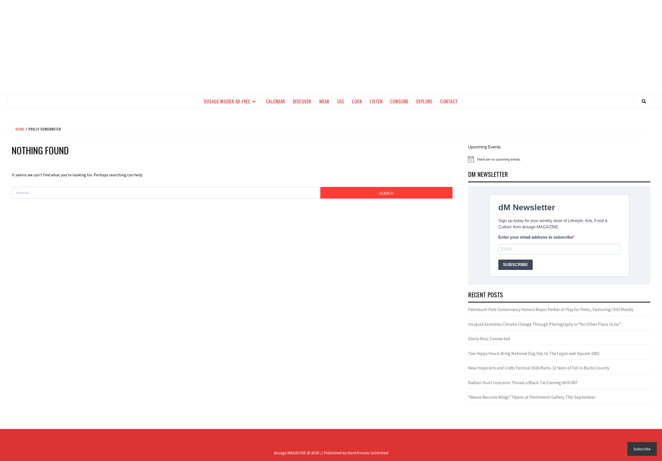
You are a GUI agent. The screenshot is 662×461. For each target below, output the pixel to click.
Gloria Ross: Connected (489, 339)
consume (399, 101)
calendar (275, 101)
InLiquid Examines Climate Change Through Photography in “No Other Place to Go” (544, 324)
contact (449, 101)
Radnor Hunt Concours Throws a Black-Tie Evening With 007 (522, 383)
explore (424, 101)
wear (324, 101)
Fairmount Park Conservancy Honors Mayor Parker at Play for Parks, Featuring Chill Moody (550, 309)
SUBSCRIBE (515, 264)
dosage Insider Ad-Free (227, 101)
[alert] (559, 159)
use (340, 101)
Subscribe (642, 448)
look (357, 101)
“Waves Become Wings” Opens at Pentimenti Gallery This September (532, 397)
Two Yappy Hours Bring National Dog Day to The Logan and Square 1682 (533, 353)
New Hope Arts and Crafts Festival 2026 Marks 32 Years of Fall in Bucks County (538, 368)
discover (302, 101)
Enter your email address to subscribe (535, 237)
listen (376, 101)
